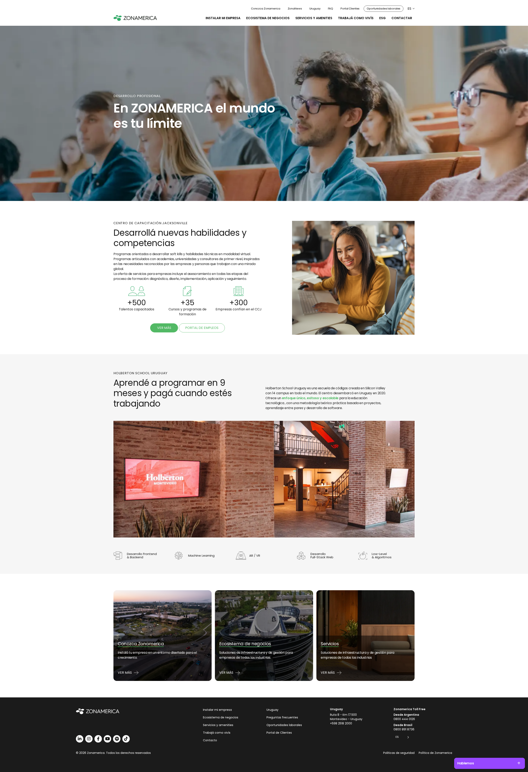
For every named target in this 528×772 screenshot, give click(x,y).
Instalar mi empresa (223, 18)
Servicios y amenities (313, 18)
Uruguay (315, 9)
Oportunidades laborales (383, 9)
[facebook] (98, 739)
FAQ (330, 9)
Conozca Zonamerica (265, 9)
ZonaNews (295, 9)
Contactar (401, 18)
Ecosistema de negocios (268, 18)
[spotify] (116, 739)
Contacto (210, 740)
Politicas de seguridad (399, 753)
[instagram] (89, 739)
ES (409, 8)
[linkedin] (79, 739)
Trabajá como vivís (356, 18)
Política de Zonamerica (435, 753)
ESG (382, 18)
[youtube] (107, 739)
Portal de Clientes (279, 733)
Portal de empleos (201, 327)
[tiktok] (126, 739)
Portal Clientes (350, 9)
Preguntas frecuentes (282, 717)
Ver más (164, 327)
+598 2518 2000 (341, 723)
